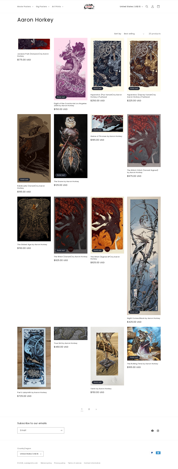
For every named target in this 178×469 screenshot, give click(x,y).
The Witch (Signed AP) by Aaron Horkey (105, 258)
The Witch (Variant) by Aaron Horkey (70, 257)
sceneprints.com (31, 463)
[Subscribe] (61, 430)
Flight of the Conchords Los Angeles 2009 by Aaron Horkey (70, 104)
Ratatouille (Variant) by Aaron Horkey (31, 187)
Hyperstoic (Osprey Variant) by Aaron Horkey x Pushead (141, 96)
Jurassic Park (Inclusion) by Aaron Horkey (33, 55)
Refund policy (46, 463)
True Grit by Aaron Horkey (65, 343)
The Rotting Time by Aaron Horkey (142, 364)
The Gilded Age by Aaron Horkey (32, 245)
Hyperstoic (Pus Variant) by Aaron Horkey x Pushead (106, 96)
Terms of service (74, 463)
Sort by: (117, 33)
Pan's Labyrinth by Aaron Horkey (32, 392)
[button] (25, 6)
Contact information (92, 463)
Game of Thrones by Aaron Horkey (106, 136)
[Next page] (96, 409)
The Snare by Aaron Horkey (66, 181)
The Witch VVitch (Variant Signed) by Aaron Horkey (142, 171)
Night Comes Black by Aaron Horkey (143, 318)
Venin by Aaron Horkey (101, 389)
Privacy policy (59, 463)
